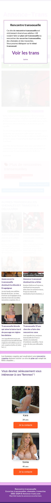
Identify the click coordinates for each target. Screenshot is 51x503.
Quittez (25, 59)
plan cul (34, 358)
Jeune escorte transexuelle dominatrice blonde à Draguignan (11, 283)
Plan (11, 496)
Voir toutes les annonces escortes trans (27, 496)
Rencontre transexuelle (25, 489)
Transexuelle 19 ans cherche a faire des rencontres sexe (32, 329)
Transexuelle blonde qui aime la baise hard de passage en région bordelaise (11, 330)
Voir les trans (25, 52)
